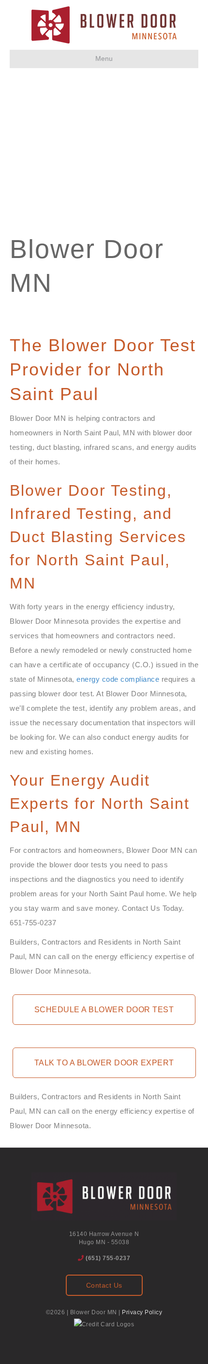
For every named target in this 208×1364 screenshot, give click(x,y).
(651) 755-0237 (108, 1258)
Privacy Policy (142, 1312)
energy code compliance (117, 679)
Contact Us (104, 1285)
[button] (104, 1009)
